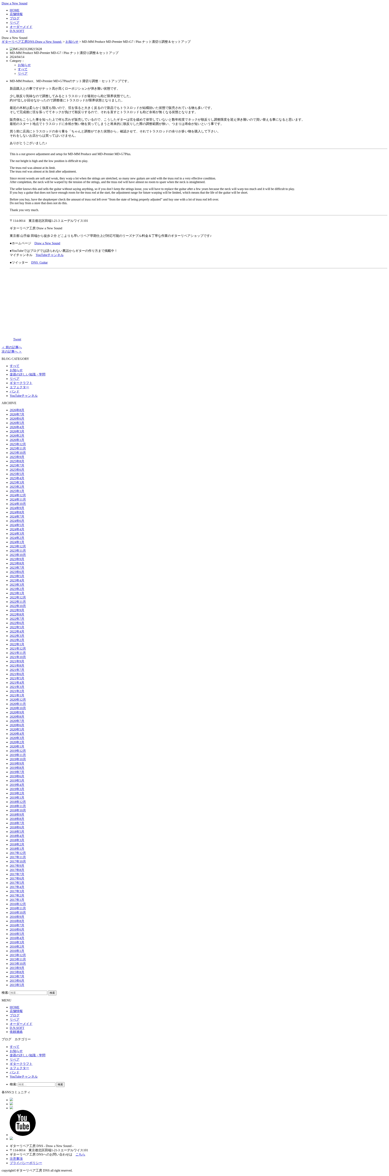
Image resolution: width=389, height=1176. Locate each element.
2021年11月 (18, 653)
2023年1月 (17, 593)
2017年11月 (18, 857)
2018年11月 (18, 806)
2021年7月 (17, 670)
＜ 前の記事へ (12, 347)
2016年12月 (18, 904)
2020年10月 (18, 708)
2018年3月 (17, 840)
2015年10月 (18, 963)
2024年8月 (17, 512)
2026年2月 (17, 435)
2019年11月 (18, 755)
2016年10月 (18, 912)
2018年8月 (17, 819)
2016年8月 (17, 921)
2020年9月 (17, 712)
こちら (80, 1154)
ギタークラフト (21, 383)
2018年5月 (17, 831)
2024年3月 (17, 533)
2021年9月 (17, 661)
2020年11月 (18, 704)
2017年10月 (18, 861)
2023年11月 (18, 550)
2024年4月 (17, 529)
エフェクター (19, 387)
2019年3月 (17, 789)
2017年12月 (18, 853)
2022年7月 (17, 618)
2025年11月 (18, 448)
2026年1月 (17, 440)
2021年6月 (17, 674)
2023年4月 (17, 580)
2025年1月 (17, 491)
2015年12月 (18, 955)
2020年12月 (18, 699)
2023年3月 (17, 584)
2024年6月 (17, 521)
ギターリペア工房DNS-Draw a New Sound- (32, 41)
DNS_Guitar (39, 262)
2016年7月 (17, 925)
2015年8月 (17, 972)
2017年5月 (17, 882)
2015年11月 (18, 959)
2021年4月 (17, 682)
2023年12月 (18, 546)
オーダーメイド (21, 27)
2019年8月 (17, 767)
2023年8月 (17, 563)
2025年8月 (17, 461)
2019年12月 (18, 750)
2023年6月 (17, 572)
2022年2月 (17, 640)
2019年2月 (17, 793)
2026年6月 (17, 418)
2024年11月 (18, 499)
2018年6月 (17, 827)
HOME (14, 10)
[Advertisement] (198, 300)
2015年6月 (17, 980)
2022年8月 (17, 614)
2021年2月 (17, 691)
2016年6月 (17, 929)
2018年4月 (17, 836)
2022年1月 (17, 644)
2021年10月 (18, 657)
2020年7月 (17, 721)
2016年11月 (18, 908)
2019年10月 (18, 759)
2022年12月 (18, 597)
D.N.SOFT (17, 31)
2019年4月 (17, 785)
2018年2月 (17, 844)
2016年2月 (17, 946)
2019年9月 (17, 763)
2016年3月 (17, 942)
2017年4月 (17, 887)
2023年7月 (17, 567)
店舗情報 (16, 14)
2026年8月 (17, 410)
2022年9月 (17, 610)
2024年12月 (18, 495)
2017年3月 (17, 891)
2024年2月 (17, 538)
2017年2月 (17, 895)
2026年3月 (17, 431)
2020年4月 (17, 733)
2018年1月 (17, 848)
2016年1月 (17, 951)
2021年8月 (17, 665)
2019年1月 (17, 797)
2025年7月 (17, 465)
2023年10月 (18, 555)
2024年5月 (17, 525)
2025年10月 (18, 452)
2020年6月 (17, 725)
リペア (14, 22)
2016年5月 (17, 934)
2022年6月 (17, 623)
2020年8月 (17, 716)
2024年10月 (18, 503)
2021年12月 (18, 648)
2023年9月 (17, 559)
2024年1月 (17, 542)
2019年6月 (17, 776)
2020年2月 (17, 742)
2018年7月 (17, 823)
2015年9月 (17, 968)
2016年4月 (17, 938)
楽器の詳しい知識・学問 (27, 374)
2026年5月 (17, 423)
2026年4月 (17, 427)
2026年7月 (17, 414)
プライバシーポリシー (26, 1163)
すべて (23, 69)
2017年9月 (17, 865)
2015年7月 (17, 976)
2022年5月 (17, 627)
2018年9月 (17, 814)
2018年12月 (18, 802)
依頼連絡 (16, 1031)
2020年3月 (17, 738)
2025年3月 (17, 482)
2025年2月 (17, 486)
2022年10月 (18, 606)
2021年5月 (17, 678)
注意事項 (16, 1158)
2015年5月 (17, 985)
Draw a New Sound (14, 3)
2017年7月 (17, 874)
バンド (14, 391)
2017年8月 (17, 870)
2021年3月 (17, 687)
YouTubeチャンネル (50, 255)
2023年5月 (17, 576)
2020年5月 (17, 729)
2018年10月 (18, 810)
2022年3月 (17, 635)
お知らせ (71, 41)
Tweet (17, 339)
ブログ (14, 18)
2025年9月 (17, 457)
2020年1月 (17, 746)
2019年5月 (17, 780)
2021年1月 (17, 695)
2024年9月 (17, 508)
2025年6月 (17, 469)
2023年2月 (17, 589)
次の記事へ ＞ (12, 351)
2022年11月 (18, 601)
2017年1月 (17, 899)
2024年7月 (17, 516)
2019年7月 (17, 772)
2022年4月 (17, 631)
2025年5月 (17, 474)
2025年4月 (17, 478)
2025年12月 (18, 444)
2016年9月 (17, 916)
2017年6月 (17, 878)
